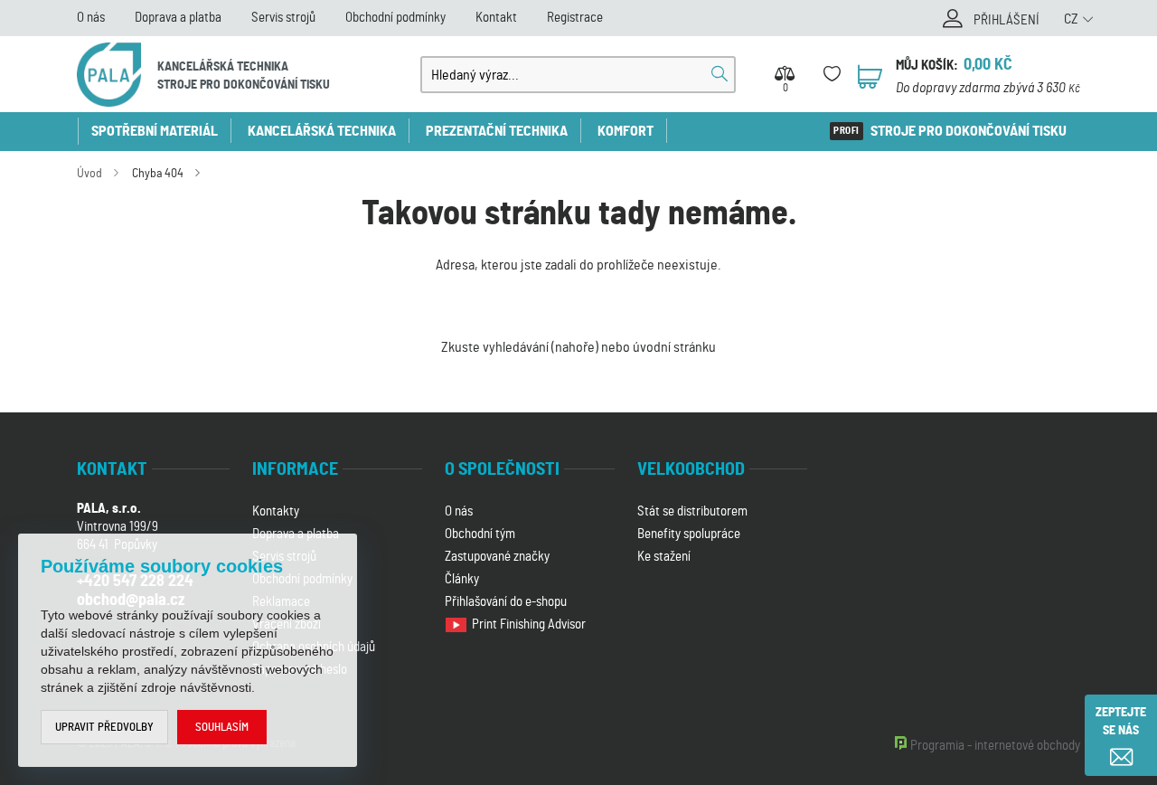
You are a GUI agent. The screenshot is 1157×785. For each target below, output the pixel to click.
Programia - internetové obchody (995, 745)
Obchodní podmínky (395, 17)
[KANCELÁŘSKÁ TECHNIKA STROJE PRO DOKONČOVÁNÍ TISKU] (109, 75)
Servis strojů (283, 17)
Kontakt (496, 17)
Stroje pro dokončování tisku (968, 131)
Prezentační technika (497, 131)
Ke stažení (664, 556)
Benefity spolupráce (688, 534)
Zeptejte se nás (1121, 721)
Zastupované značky (497, 556)
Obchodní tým (480, 534)
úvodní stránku (674, 347)
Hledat (719, 74)
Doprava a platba (178, 17)
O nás (91, 17)
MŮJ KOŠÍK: (927, 65)
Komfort (625, 131)
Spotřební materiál (154, 131)
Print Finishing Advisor (530, 624)
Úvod (89, 173)
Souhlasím (222, 727)
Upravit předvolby (104, 727)
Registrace (575, 17)
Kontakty (275, 511)
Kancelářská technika (322, 131)
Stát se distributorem (692, 511)
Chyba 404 (157, 173)
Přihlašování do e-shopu (506, 602)
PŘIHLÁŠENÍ (1006, 20)
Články (462, 579)
